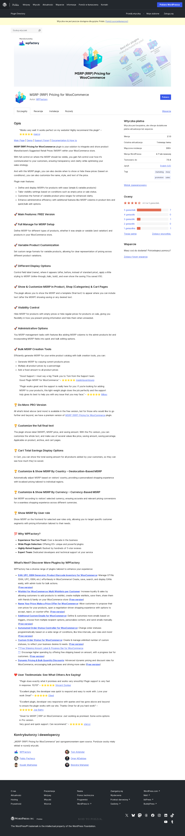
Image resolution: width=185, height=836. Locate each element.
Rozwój (69, 111)
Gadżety (116, 804)
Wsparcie (166, 111)
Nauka (80, 791)
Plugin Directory (18, 13)
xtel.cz (87, 724)
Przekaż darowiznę (120, 799)
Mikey (104, 394)
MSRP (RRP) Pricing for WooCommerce (85, 415)
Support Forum (42, 140)
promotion (159, 177)
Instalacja (54, 111)
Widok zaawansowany (135, 185)
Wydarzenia (116, 795)
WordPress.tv (84, 804)
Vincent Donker (63, 685)
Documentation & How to (64, 140)
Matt (147, 795)
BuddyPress (150, 804)
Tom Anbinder (78, 752)
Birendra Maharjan (80, 765)
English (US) (165, 166)
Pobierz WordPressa (170, 5)
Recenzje (38, 111)
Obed (51, 695)
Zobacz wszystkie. (161, 233)
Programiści (82, 799)
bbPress (148, 799)
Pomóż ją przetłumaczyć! (117, 21)
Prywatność (16, 804)
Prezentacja (49, 791)
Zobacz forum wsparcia (135, 256)
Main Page (19, 140)
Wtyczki (47, 799)
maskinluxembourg (85, 380)
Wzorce (47, 804)
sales (168, 177)
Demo (30, 140)
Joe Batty (39, 709)
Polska (39, 819)
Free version (25, 587)
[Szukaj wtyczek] (39, 30)
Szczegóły (22, 111)
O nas (13, 791)
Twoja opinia (130, 233)
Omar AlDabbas (78, 758)
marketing (159, 172)
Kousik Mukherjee (28, 765)
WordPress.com (152, 791)
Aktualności (16, 795)
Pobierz (165, 97)
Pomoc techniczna (85, 795)
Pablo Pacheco (27, 758)
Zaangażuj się (117, 791)
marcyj (37, 134)
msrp (168, 172)
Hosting (14, 799)
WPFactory (42, 99)
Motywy (47, 795)
